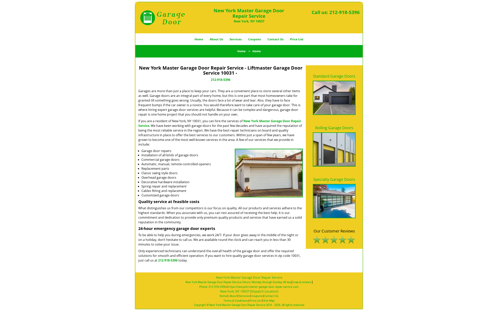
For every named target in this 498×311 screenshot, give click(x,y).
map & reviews (302, 282)
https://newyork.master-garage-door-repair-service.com (263, 286)
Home (199, 39)
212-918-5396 (344, 12)
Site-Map (269, 300)
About (233, 296)
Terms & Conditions (235, 300)
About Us (216, 39)
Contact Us (275, 39)
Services (236, 39)
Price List (296, 39)
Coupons (254, 39)
